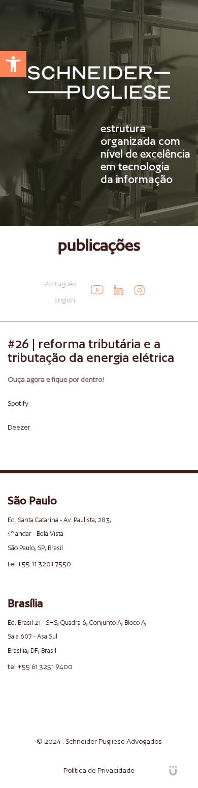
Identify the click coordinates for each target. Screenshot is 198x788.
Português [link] (60, 284)
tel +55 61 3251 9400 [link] (40, 666)
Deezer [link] (19, 427)
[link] (13, 64)
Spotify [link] (18, 403)
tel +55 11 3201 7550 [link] (39, 564)
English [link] (64, 300)
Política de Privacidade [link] (99, 770)
